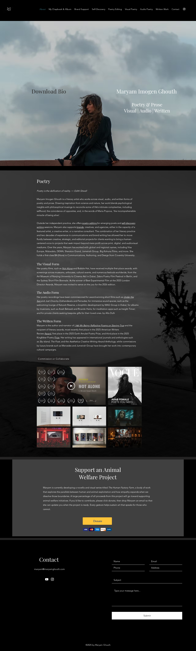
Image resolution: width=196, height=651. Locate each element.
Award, (48, 333)
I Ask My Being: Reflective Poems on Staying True (99, 325)
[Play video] (71, 386)
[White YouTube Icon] (47, 579)
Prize (57, 337)
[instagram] (184, 9)
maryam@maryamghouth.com (49, 569)
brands (80, 227)
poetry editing (89, 223)
